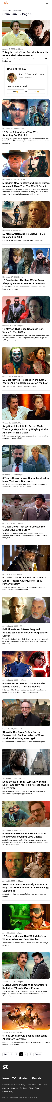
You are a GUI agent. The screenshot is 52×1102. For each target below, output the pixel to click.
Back (5, 1054)
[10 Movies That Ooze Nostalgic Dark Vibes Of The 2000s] (26, 320)
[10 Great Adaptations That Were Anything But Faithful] (26, 123)
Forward (38, 1054)
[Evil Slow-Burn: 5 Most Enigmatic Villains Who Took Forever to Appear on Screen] (26, 622)
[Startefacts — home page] (6, 3)
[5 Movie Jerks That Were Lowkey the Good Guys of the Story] (26, 518)
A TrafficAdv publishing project (27, 1097)
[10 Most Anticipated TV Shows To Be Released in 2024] (26, 222)
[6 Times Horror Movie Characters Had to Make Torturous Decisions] (26, 468)
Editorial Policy (7, 1092)
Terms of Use (31, 1085)
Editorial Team (34, 1088)
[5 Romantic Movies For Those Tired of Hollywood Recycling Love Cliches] (26, 825)
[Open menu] (47, 3)
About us (5, 1088)
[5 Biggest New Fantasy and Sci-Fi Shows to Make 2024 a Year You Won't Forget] (26, 174)
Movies (23, 1078)
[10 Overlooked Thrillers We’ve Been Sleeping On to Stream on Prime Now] (26, 270)
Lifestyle (36, 1078)
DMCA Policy (42, 1085)
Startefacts (6, 10)
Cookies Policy (19, 1085)
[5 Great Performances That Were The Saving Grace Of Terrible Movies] (26, 673)
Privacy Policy (7, 1085)
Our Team (23, 1088)
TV (14, 1078)
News (5, 1078)
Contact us (14, 1088)
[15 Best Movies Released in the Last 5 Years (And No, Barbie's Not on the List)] (26, 368)
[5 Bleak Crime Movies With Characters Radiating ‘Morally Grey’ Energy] (26, 976)
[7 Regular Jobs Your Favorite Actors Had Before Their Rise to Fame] (26, 41)
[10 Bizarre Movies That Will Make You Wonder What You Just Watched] (26, 926)
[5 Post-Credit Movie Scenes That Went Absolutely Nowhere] (26, 1026)
